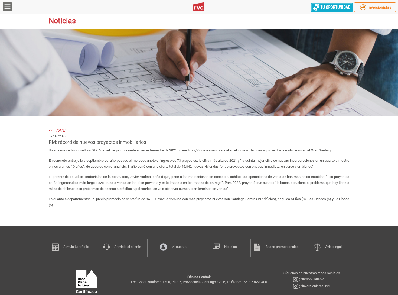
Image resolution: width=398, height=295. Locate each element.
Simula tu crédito (76, 247)
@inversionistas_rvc (314, 286)
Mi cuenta (179, 247)
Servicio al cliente (127, 247)
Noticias (230, 247)
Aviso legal (333, 247)
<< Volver (57, 130)
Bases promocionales (282, 247)
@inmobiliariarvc (311, 279)
